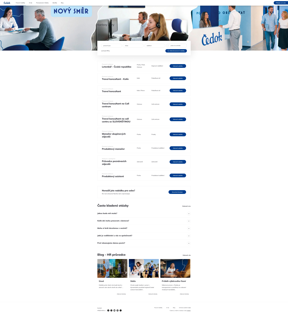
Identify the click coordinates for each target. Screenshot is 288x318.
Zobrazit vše (187, 255)
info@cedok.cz (101, 310)
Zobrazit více (186, 206)
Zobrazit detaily (121, 294)
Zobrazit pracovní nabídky (177, 51)
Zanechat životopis (177, 192)
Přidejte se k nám (281, 3)
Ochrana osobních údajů (185, 307)
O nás (167, 307)
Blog (174, 307)
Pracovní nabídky (158, 307)
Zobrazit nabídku (178, 66)
